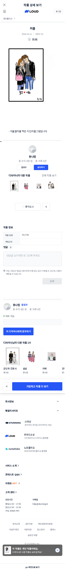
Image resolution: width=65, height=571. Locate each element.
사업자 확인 (14, 529)
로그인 (58, 11)
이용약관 (27, 529)
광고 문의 (41, 529)
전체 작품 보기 (49, 175)
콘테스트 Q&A (12, 474)
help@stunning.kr (40, 503)
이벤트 (11, 483)
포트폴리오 (7, 18)
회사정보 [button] (9, 401)
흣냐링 (32, 157)
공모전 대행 (32, 535)
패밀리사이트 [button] (11, 410)
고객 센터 (9, 492)
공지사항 (28, 523)
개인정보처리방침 (45, 523)
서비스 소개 (11, 465)
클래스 (53, 529)
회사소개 (16, 523)
